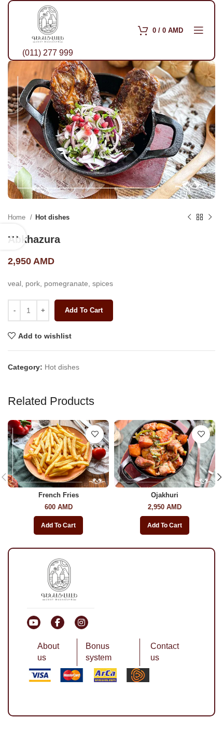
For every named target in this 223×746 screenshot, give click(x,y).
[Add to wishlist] (95, 434)
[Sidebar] (13, 237)
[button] (58, 525)
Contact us (164, 652)
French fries (58, 495)
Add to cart (84, 310)
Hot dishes (52, 217)
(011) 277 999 (47, 52)
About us (48, 652)
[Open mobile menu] (198, 30)
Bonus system (99, 652)
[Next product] (210, 217)
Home (17, 217)
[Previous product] (189, 217)
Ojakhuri (164, 495)
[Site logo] (47, 23)
